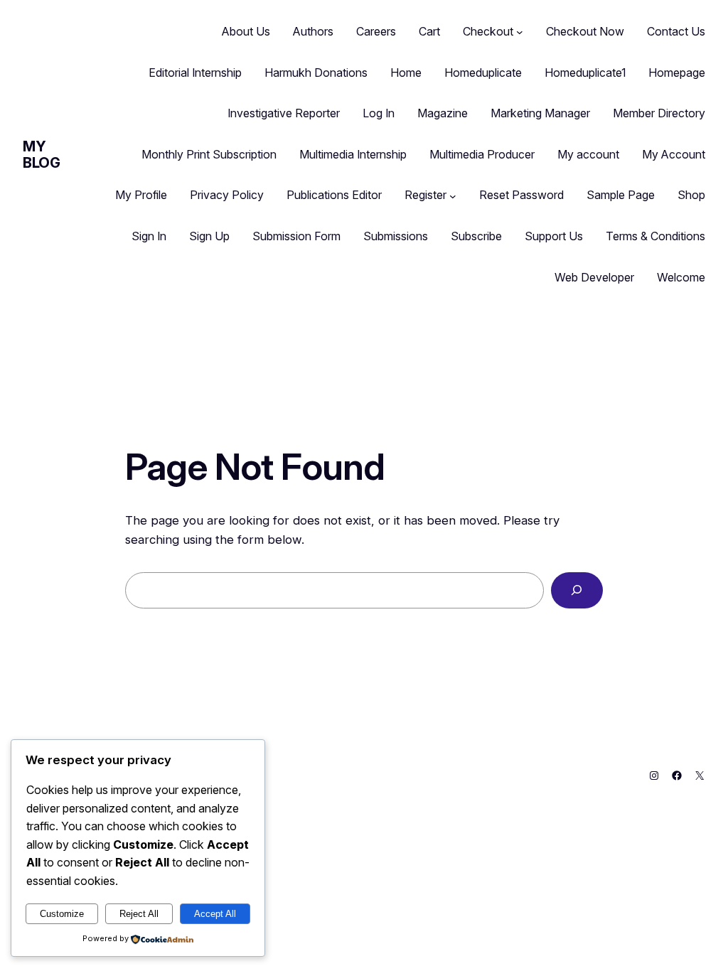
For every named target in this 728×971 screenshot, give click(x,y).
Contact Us (676, 31)
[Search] (577, 590)
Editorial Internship (195, 72)
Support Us (554, 236)
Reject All (139, 913)
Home (406, 72)
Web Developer (594, 277)
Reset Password (521, 195)
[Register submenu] (452, 195)
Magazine (442, 113)
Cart (429, 31)
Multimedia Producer (482, 154)
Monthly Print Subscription (209, 154)
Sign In (149, 236)
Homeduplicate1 (585, 72)
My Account (673, 154)
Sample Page (621, 195)
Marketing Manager (540, 113)
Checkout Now (585, 31)
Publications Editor (334, 195)
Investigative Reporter (284, 113)
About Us (246, 31)
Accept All (215, 913)
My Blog (41, 154)
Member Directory (659, 113)
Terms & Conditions (655, 236)
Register (425, 195)
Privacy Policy (227, 195)
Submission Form (296, 236)
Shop (691, 195)
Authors (313, 31)
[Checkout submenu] (519, 32)
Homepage (676, 72)
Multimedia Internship (353, 154)
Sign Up (209, 236)
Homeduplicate (483, 72)
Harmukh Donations (316, 72)
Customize (62, 913)
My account (588, 154)
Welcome (681, 277)
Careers (376, 31)
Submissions (395, 236)
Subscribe (476, 236)
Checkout (488, 31)
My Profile (141, 195)
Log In (379, 113)
